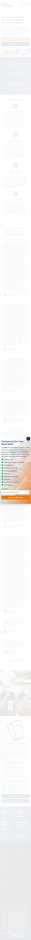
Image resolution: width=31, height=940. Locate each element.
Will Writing (4, 890)
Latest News (20, 881)
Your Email (4, 489)
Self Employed (5, 855)
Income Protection (21, 857)
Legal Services (5, 888)
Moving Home (5, 860)
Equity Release (5, 883)
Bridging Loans (5, 881)
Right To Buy (4, 869)
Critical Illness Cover (22, 855)
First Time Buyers (5, 853)
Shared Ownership (6, 866)
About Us (19, 886)
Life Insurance (20, 853)
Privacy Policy (20, 892)
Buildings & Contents (22, 862)
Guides (18, 883)
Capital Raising (5, 862)
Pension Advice (5, 892)
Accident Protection (22, 860)
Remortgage (4, 857)
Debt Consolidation (6, 864)
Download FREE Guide (15, 497)
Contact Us (19, 888)
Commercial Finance (6, 886)
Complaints (19, 890)
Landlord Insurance (22, 864)
